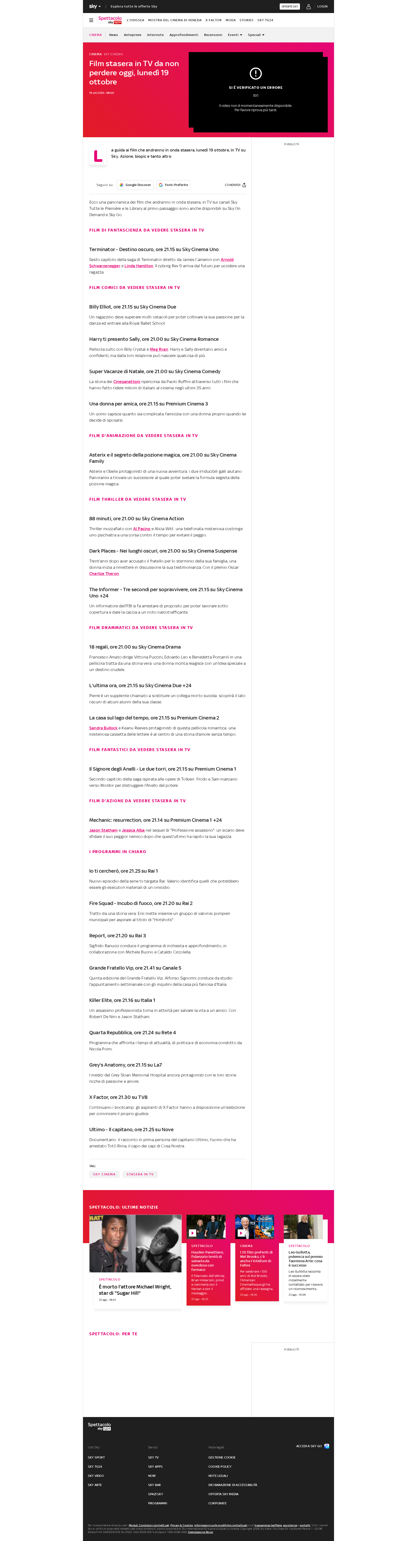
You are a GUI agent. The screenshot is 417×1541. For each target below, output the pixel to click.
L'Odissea (135, 20)
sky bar (154, 1485)
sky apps (155, 1466)
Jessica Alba (133, 830)
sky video (96, 1476)
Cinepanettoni (126, 381)
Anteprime (132, 35)
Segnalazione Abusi (200, 1532)
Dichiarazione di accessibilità (232, 1485)
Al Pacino (142, 528)
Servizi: (153, 1447)
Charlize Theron (104, 573)
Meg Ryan (159, 349)
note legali (218, 1476)
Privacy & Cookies (181, 1525)
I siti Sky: (94, 1447)
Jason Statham (103, 830)
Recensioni (213, 35)
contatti (305, 1525)
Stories (247, 20)
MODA (231, 20)
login (322, 6)
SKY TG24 (265, 20)
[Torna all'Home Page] (110, 20)
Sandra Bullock (103, 728)
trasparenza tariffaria (268, 1525)
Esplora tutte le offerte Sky (134, 6)
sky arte (95, 1485)
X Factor (214, 20)
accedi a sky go (309, 1446)
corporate (217, 1503)
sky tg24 (95, 1466)
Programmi (157, 1503)
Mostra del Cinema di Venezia (175, 20)
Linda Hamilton (139, 265)
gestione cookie (222, 1457)
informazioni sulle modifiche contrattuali (220, 1525)
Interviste (155, 35)
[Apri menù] (91, 20)
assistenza (290, 1525)
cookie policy (220, 1466)
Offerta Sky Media (223, 1494)
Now (152, 1476)
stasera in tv (140, 1174)
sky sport (96, 1457)
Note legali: (216, 1447)
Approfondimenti (184, 35)
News (113, 35)
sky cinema (104, 1174)
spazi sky (155, 1494)
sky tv (153, 1457)
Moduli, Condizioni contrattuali (149, 1525)
